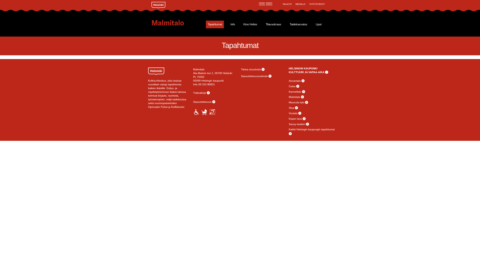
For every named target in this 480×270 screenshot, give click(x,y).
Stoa (291, 107)
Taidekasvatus (298, 24)
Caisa (292, 86)
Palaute (287, 4)
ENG (269, 4)
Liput (319, 24)
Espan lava (295, 118)
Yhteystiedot (317, 4)
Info (232, 24)
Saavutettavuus (202, 101)
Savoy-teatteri (297, 124)
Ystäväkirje (199, 92)
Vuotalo (293, 113)
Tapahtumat (215, 24)
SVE (262, 4)
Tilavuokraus (273, 24)
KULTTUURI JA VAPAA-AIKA (306, 72)
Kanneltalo (295, 91)
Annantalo (295, 80)
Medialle (300, 4)
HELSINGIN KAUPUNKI (303, 68)
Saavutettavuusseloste (254, 76)
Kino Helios (250, 24)
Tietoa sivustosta (251, 69)
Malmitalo (174, 23)
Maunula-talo (296, 102)
